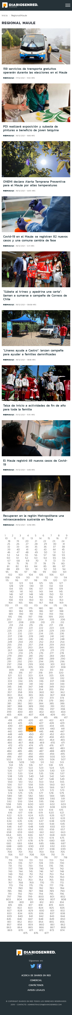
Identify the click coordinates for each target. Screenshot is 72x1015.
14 (40, 538)
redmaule (8, 77)
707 (21, 854)
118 (35, 580)
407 (31, 714)
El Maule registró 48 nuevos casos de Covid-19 (35, 462)
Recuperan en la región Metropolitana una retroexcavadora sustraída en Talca (33, 517)
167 (41, 602)
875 (25, 933)
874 (62, 930)
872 (41, 930)
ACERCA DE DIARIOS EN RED (36, 975)
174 (45, 605)
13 (32, 538)
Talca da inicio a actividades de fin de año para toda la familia (34, 407)
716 (46, 857)
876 (36, 933)
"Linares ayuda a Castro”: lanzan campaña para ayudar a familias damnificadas (33, 352)
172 (26, 605)
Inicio (5, 15)
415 (46, 717)
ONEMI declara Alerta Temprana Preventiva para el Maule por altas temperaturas (34, 183)
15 (49, 538)
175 (55, 605)
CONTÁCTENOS (36, 985)
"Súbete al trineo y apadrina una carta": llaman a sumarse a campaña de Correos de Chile (35, 295)
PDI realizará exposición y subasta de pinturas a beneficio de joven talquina (31, 128)
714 (26, 857)
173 (36, 605)
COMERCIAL (36, 980)
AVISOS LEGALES (36, 990)
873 (52, 930)
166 (31, 602)
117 (26, 580)
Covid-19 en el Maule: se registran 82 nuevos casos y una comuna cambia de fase (35, 238)
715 (36, 857)
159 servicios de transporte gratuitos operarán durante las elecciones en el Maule (35, 70)
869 (10, 930)
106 (51, 574)
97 (25, 572)
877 (47, 933)
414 (36, 717)
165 (21, 602)
